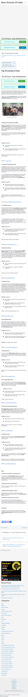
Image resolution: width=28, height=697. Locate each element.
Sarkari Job (14, 688)
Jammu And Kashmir (5, 633)
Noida (2, 639)
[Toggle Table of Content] (13, 63)
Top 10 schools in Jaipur (6, 661)
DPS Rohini (3, 619)
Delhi (2, 617)
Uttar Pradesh (4, 673)
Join (23, 41)
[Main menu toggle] (25, 2)
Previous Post (4, 527)
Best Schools (10, 55)
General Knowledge (5, 623)
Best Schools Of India (12, 2)
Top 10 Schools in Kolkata (6, 663)
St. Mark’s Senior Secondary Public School (10, 588)
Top (25, 96)
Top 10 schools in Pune (18, 55)
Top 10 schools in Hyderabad (7, 657)
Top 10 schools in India (6, 659)
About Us (14, 687)
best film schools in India (6, 611)
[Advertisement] (14, 23)
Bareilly (2, 609)
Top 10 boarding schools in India (8, 647)
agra (2, 603)
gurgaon (3, 627)
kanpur (2, 635)
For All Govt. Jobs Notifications (9, 66)
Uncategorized (4, 671)
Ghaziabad (3, 625)
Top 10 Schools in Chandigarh (7, 651)
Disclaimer (14, 682)
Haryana (3, 629)
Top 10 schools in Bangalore (7, 649)
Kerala (2, 637)
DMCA (14, 684)
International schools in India (7, 631)
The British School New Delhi (7, 645)
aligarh (2, 605)
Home (14, 679)
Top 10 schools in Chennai (6, 653)
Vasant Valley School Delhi (6, 597)
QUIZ (2, 641)
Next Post (24, 527)
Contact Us (14, 685)
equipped (11, 145)
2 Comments (4, 55)
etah (2, 621)
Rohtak (2, 643)
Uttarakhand (4, 675)
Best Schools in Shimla (6, 615)
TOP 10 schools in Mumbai (6, 667)
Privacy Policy (14, 681)
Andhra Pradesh (4, 607)
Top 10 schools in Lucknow (7, 665)
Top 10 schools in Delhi (6, 655)
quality (2, 175)
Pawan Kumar (21, 690)
